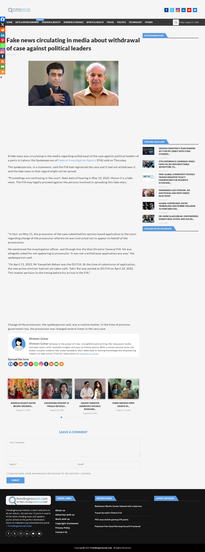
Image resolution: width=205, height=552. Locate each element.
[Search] (176, 22)
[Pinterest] (31, 364)
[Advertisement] (98, 10)
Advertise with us (64, 515)
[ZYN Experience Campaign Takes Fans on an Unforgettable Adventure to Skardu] (148, 164)
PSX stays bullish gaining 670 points (111, 519)
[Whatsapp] (36, 364)
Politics (121, 22)
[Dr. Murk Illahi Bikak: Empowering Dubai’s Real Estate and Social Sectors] (148, 219)
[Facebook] (166, 10)
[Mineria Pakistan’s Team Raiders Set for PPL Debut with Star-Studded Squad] (148, 151)
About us (60, 510)
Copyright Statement (66, 523)
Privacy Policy (62, 528)
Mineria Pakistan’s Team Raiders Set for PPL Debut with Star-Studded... (177, 151)
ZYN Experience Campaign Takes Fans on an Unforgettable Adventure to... (177, 164)
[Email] (195, 10)
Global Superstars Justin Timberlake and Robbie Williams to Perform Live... (177, 206)
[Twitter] (172, 10)
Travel (110, 22)
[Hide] (1, 77)
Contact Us (61, 532)
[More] (61, 364)
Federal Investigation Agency (77, 160)
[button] (12, 398)
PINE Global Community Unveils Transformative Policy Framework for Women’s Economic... (177, 178)
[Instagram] (178, 10)
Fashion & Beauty (51, 22)
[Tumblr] (46, 364)
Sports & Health (95, 22)
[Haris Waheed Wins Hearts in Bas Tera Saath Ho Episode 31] (123, 389)
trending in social (89, 353)
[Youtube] (189, 10)
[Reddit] (20, 364)
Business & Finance (73, 22)
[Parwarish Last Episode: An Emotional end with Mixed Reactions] (148, 193)
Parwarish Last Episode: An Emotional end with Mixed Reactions (174, 193)
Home (9, 22)
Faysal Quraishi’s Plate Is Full (108, 512)
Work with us (62, 519)
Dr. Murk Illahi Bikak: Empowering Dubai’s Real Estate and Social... (178, 217)
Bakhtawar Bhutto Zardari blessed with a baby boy (118, 506)
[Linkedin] (183, 10)
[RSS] (51, 364)
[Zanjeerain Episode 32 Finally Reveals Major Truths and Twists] (56, 389)
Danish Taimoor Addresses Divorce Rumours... (90, 406)
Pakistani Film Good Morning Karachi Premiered (117, 526)
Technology (135, 22)
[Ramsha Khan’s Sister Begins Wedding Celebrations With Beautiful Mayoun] (23, 389)
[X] (15, 364)
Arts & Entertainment (27, 21)
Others (149, 22)
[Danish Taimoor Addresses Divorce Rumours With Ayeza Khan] (90, 389)
